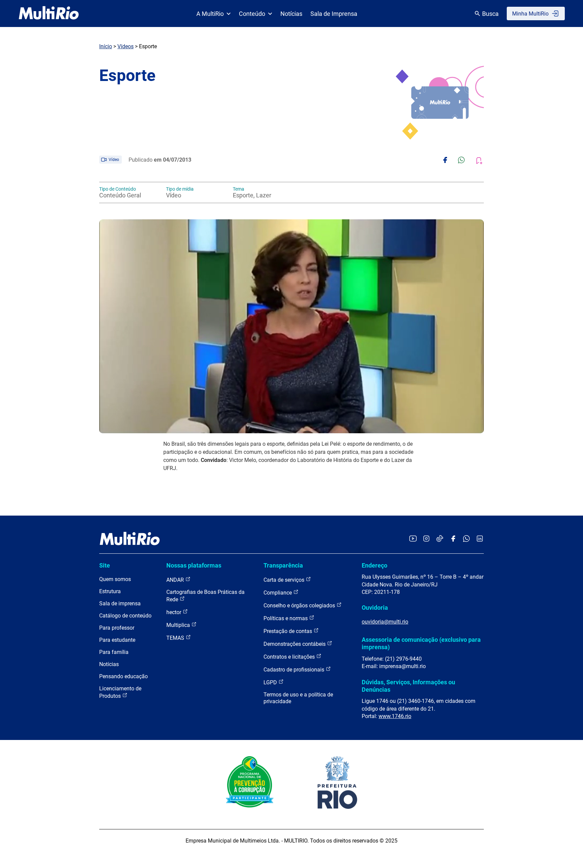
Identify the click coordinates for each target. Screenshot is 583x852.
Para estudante (117, 640)
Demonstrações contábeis (295, 644)
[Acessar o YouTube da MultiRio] (413, 539)
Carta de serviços (284, 580)
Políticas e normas (286, 618)
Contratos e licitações (289, 657)
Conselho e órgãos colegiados (299, 605)
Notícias (291, 13)
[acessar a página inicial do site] (48, 13)
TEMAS (176, 638)
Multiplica (178, 625)
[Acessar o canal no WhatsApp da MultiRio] (466, 539)
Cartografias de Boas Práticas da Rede (205, 596)
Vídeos (125, 46)
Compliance (278, 592)
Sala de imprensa (120, 603)
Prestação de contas (288, 631)
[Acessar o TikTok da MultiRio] (440, 539)
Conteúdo (252, 13)
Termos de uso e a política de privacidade (298, 698)
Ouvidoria (375, 607)
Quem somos (115, 579)
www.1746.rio (395, 716)
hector (174, 612)
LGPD (270, 682)
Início (105, 46)
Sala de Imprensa (333, 13)
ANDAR (175, 580)
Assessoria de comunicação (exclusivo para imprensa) (421, 643)
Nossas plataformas (193, 565)
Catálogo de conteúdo (125, 615)
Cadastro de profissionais (294, 669)
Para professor (116, 628)
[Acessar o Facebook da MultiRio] (453, 539)
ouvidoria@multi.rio (385, 622)
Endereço (374, 565)
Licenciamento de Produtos (120, 692)
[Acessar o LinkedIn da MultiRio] (480, 539)
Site (104, 565)
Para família (114, 652)
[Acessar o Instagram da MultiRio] (426, 539)
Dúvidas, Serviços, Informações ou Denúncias (408, 686)
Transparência (283, 565)
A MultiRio (210, 13)
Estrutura (110, 591)
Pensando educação (123, 676)
